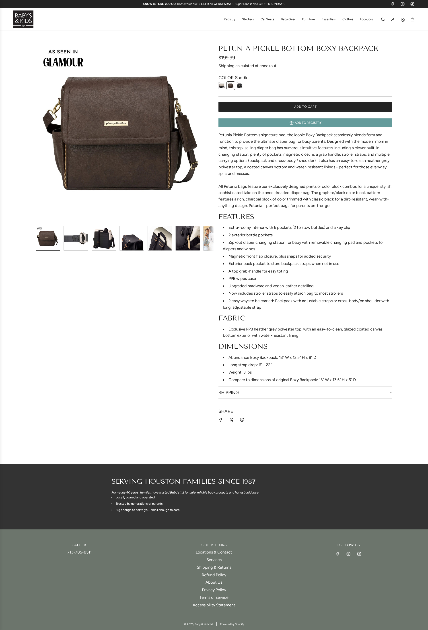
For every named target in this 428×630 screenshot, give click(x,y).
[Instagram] (402, 4)
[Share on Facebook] (221, 421)
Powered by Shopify (232, 624)
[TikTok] (412, 4)
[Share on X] (231, 421)
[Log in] (393, 19)
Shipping (226, 65)
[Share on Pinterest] (242, 421)
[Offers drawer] (402, 19)
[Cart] (412, 19)
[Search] (383, 19)
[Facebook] (393, 4)
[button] (39, 133)
